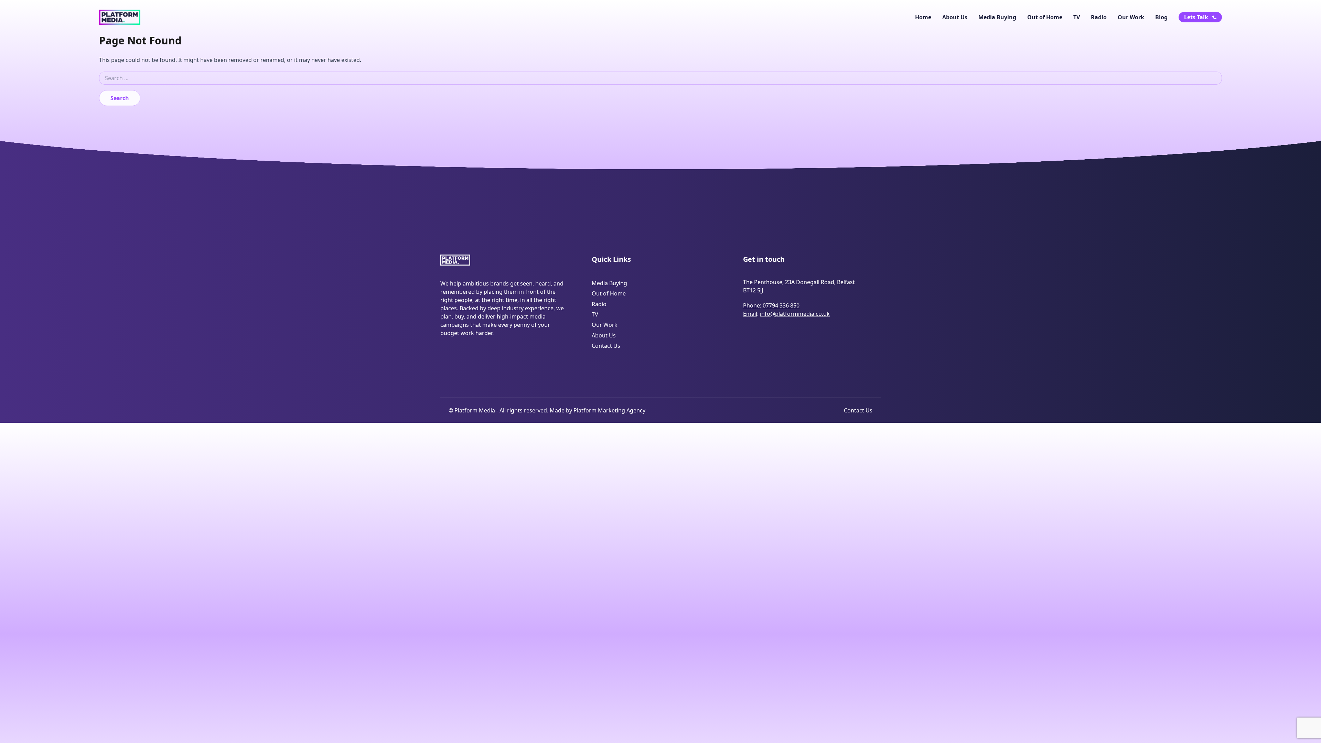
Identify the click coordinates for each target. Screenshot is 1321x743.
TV (1076, 17)
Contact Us (606, 345)
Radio (1099, 17)
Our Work (1131, 17)
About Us (954, 17)
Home (923, 17)
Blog (1161, 17)
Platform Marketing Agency (609, 410)
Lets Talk (1196, 17)
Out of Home (1044, 17)
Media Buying (997, 17)
